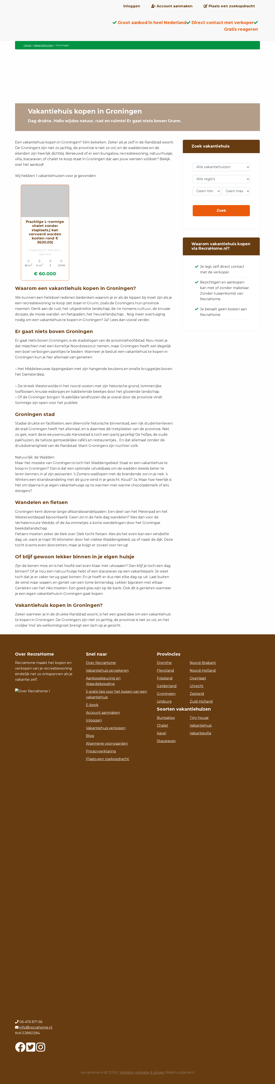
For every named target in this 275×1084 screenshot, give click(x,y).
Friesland (165, 678)
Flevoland (165, 670)
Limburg (164, 701)
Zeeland (197, 694)
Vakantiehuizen (43, 45)
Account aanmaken (103, 713)
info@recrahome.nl (35, 1027)
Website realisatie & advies (141, 1072)
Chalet (162, 725)
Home (27, 45)
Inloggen (94, 720)
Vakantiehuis (201, 725)
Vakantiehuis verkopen (105, 728)
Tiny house (199, 718)
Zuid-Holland (201, 701)
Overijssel (198, 678)
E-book (92, 705)
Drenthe (164, 663)
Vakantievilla (200, 733)
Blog (90, 736)
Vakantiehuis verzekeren (107, 670)
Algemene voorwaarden (107, 743)
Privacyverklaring (101, 751)
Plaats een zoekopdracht (107, 759)
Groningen (166, 694)
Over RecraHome (101, 663)
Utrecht (196, 686)
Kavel (161, 733)
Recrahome (49, 26)
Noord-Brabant (203, 663)
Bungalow (166, 718)
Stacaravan (166, 741)
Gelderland (167, 686)
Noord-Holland (203, 670)
